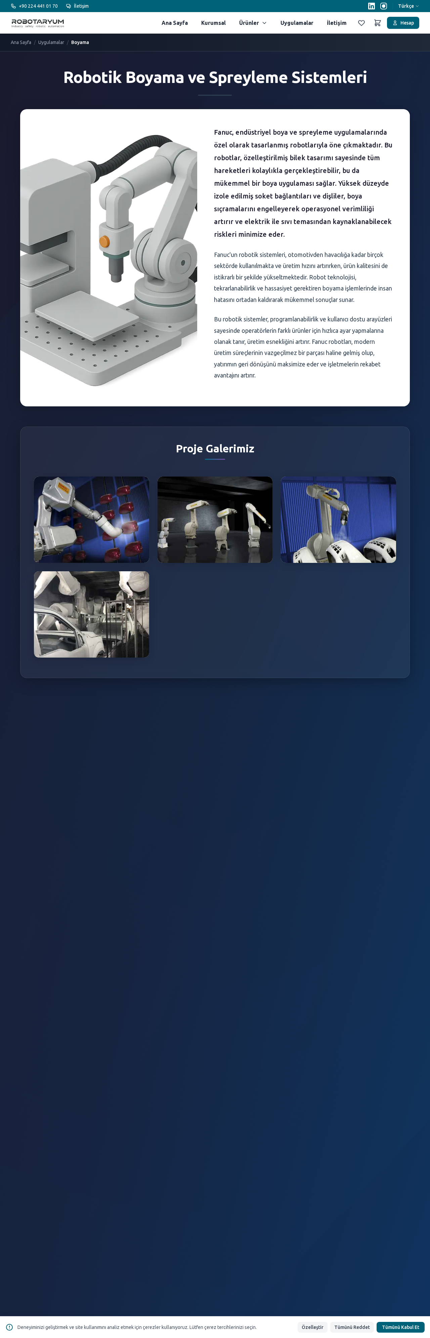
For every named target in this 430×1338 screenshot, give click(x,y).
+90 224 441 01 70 (38, 6)
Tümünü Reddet (352, 1327)
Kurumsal (213, 23)
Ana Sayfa (175, 23)
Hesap (407, 23)
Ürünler (249, 23)
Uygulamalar (297, 23)
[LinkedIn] (371, 6)
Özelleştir (313, 1327)
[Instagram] (383, 6)
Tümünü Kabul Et (400, 1327)
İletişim (81, 6)
